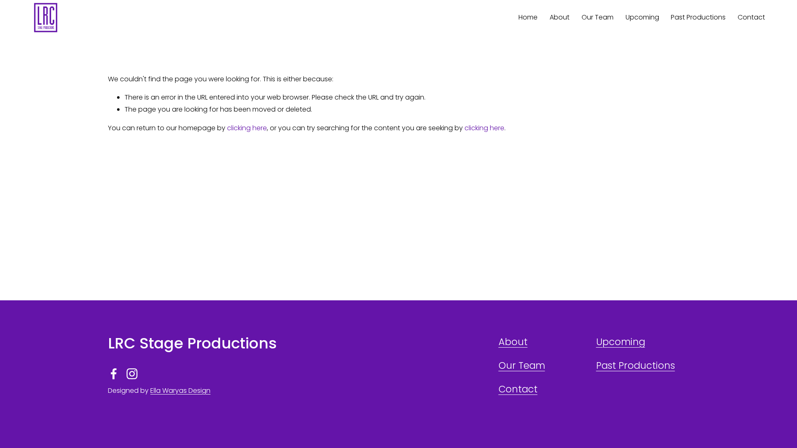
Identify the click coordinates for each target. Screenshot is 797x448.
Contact (751, 17)
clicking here (247, 128)
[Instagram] (132, 374)
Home (528, 17)
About (560, 17)
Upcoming (620, 341)
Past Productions (698, 17)
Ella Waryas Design (180, 390)
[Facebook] (114, 374)
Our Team (598, 17)
